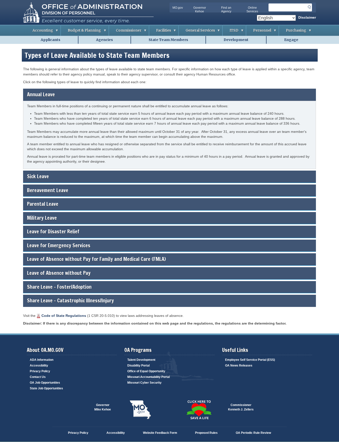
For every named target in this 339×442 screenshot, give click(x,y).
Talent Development (141, 360)
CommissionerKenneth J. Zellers (241, 407)
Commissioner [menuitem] (125, 32)
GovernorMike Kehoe (102, 407)
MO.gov (177, 7)
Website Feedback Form (160, 433)
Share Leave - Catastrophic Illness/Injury (70, 300)
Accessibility (39, 365)
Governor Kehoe (199, 9)
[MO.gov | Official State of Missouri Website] (140, 410)
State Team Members (168, 39)
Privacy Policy (40, 371)
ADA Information (41, 360)
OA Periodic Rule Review (253, 433)
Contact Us (38, 377)
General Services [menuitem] (197, 32)
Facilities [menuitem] (160, 32)
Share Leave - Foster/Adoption (59, 287)
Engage (291, 39)
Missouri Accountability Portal (148, 377)
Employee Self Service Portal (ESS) (250, 360)
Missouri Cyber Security (144, 382)
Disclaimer (307, 17)
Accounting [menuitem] (39, 32)
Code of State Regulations (63, 316)
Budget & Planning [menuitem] (81, 32)
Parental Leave (42, 204)
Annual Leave (41, 94)
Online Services (252, 9)
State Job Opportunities (46, 388)
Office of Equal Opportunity (146, 371)
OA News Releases (238, 365)
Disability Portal (138, 365)
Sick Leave (38, 176)
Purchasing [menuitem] (292, 32)
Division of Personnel (68, 12)
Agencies (104, 39)
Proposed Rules (206, 433)
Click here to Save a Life (199, 410)
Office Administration (92, 6)
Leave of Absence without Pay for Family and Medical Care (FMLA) (96, 259)
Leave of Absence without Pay (59, 273)
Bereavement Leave (47, 190)
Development (236, 39)
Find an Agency (226, 9)
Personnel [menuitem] (258, 32)
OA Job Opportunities (45, 382)
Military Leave (42, 217)
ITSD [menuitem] (230, 32)
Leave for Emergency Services (58, 245)
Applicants (50, 39)
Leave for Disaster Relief (53, 231)
